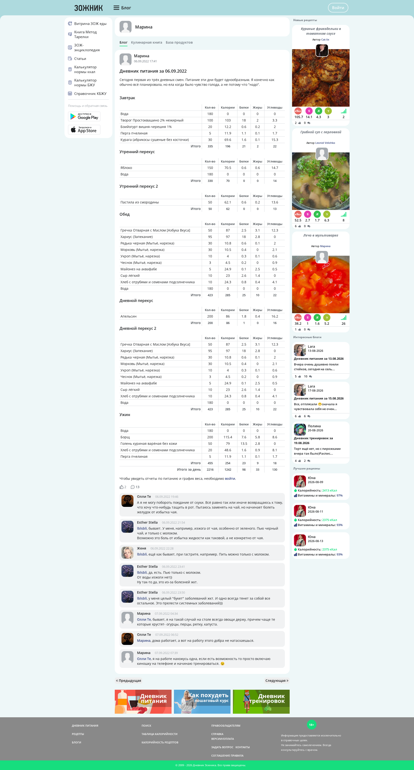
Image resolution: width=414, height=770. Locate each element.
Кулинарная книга (146, 42)
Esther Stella (147, 522)
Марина (143, 27)
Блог (123, 42)
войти (230, 478)
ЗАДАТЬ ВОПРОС (222, 747)
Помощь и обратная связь (88, 106)
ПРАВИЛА (237, 755)
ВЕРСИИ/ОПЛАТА (222, 739)
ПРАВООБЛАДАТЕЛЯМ (225, 725)
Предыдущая (129, 680)
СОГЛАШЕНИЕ (220, 755)
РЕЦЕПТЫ (78, 734)
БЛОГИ (76, 742)
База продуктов (179, 42)
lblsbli (142, 528)
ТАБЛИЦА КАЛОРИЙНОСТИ (160, 734)
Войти (338, 7)
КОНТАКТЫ (243, 747)
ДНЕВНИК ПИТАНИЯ (85, 725)
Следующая (276, 680)
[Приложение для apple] (88, 129)
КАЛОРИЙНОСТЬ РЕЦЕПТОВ (160, 742)
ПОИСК (146, 725)
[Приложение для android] (88, 116)
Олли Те (144, 496)
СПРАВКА (217, 734)
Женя (141, 548)
